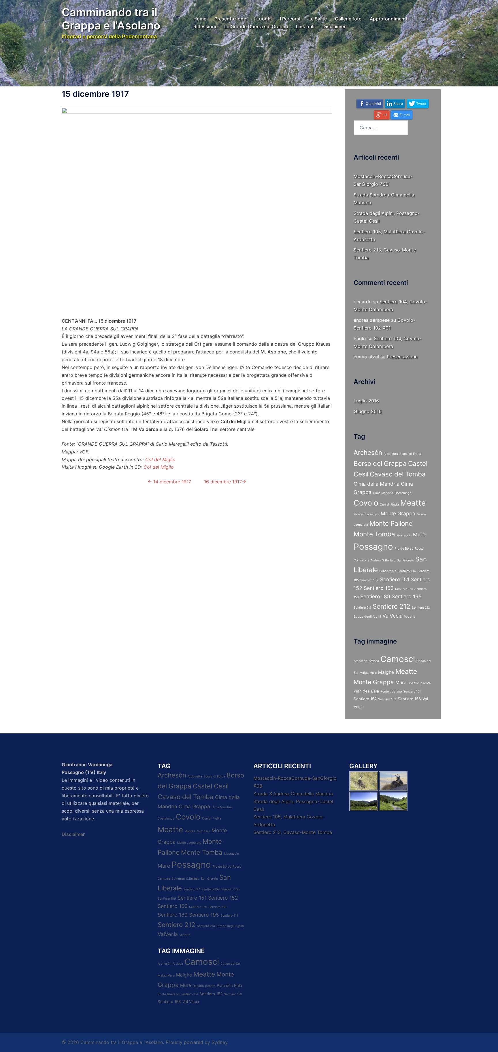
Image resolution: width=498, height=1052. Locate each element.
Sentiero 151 (394, 579)
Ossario (413, 683)
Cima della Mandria (376, 484)
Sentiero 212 (391, 606)
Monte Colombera (366, 514)
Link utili (305, 26)
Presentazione (230, 19)
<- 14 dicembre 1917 (169, 482)
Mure (419, 534)
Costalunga (403, 493)
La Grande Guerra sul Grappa (256, 26)
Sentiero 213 (421, 608)
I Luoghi (263, 19)
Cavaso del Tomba (398, 474)
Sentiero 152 (365, 699)
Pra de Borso (404, 548)
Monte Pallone (390, 523)
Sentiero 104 (406, 571)
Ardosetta (391, 454)
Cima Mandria (383, 493)
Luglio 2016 (366, 401)
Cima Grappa (194, 806)
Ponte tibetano (391, 691)
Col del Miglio (160, 459)
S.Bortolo (388, 560)
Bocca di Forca (410, 454)
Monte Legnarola (189, 843)
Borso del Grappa (380, 463)
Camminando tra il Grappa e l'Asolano (111, 18)
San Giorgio (405, 560)
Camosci (397, 659)
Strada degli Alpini (367, 616)
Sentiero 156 (409, 699)
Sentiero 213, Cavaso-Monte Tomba (292, 832)
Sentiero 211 (362, 608)
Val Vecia (190, 1001)
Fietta (395, 504)
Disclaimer (334, 26)
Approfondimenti (388, 19)
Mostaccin (404, 535)
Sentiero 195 (407, 596)
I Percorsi (290, 19)
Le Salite (317, 19)
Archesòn (368, 452)
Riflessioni (204, 26)
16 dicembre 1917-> (224, 482)
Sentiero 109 (369, 580)
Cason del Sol (230, 964)
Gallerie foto (348, 19)
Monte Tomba (374, 534)
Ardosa (374, 661)
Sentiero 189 (375, 596)
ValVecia (392, 616)
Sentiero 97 (387, 571)
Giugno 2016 (368, 411)
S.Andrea (374, 560)
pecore (425, 683)
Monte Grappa (398, 513)
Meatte (413, 502)
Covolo (366, 502)
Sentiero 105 (230, 889)
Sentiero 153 (379, 588)
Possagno (373, 547)
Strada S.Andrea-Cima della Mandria (293, 793)
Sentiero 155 (404, 589)
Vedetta (409, 616)
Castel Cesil (211, 786)
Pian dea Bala (366, 691)
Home (199, 19)
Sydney (220, 1042)
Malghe (386, 672)
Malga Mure (368, 673)
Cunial (384, 504)
